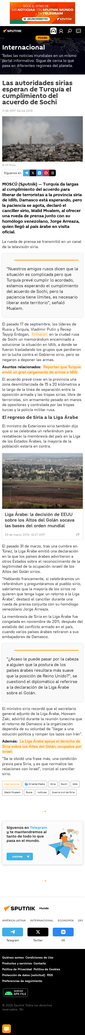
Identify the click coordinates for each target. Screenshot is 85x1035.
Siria (53, 784)
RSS (50, 975)
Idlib (75, 784)
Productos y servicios (17, 963)
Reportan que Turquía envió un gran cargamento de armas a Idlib (42, 369)
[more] (77, 534)
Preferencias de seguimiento (22, 981)
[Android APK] (15, 993)
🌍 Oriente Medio (35, 784)
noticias (42, 792)
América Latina (14, 920)
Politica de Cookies (47, 969)
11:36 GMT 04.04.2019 (17, 111)
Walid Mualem (12, 792)
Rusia (29, 792)
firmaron (39, 334)
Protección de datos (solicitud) (23, 975)
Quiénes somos (13, 957)
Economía (66, 920)
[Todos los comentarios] (6, 1028)
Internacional (11, 784)
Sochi (64, 784)
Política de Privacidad (17, 969)
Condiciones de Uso (39, 957)
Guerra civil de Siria (63, 792)
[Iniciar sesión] (61, 31)
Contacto (40, 963)
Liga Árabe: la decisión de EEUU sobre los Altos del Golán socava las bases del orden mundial (39, 519)
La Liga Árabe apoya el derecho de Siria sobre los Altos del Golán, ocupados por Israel (42, 746)
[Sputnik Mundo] (13, 33)
